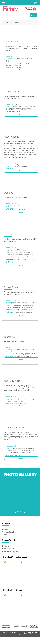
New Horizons (11, 136)
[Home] (10, 9)
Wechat (6, 546)
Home (9, 22)
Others (16, 22)
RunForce (9, 234)
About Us (5, 529)
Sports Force (11, 287)
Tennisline (9, 336)
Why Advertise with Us (9, 532)
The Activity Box (12, 380)
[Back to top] (33, 630)
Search (33, 15)
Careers (4, 535)
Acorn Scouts (11, 41)
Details (21, 70)
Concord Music (12, 91)
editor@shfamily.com (11, 551)
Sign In (35, 2)
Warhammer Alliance (15, 427)
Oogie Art (9, 192)
